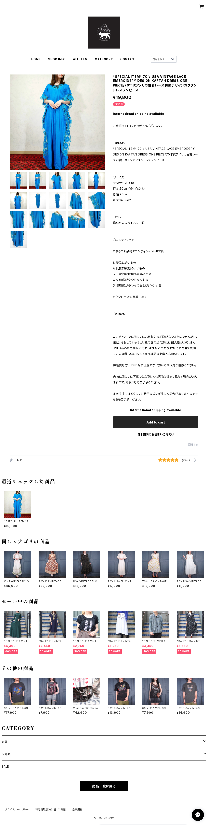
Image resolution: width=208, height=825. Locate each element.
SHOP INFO (57, 59)
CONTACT (128, 59)
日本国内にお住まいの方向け (155, 434)
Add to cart (155, 422)
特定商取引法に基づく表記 (50, 809)
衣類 (5, 741)
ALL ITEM (80, 59)
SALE (5, 766)
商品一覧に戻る (104, 786)
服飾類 (6, 754)
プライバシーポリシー (17, 809)
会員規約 (77, 809)
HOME (36, 59)
